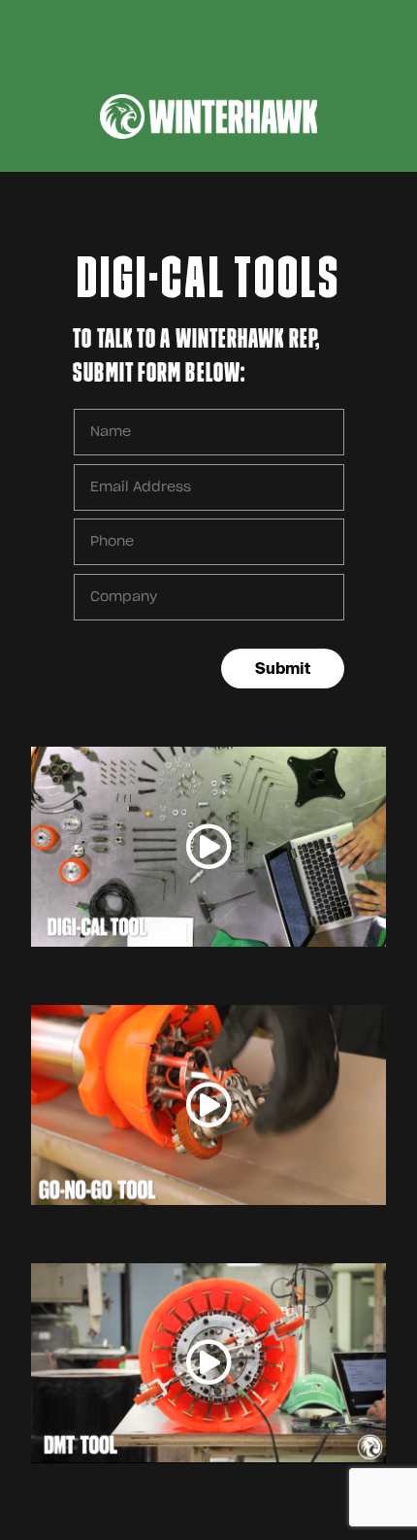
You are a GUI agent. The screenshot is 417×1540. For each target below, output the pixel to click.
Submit (282, 668)
